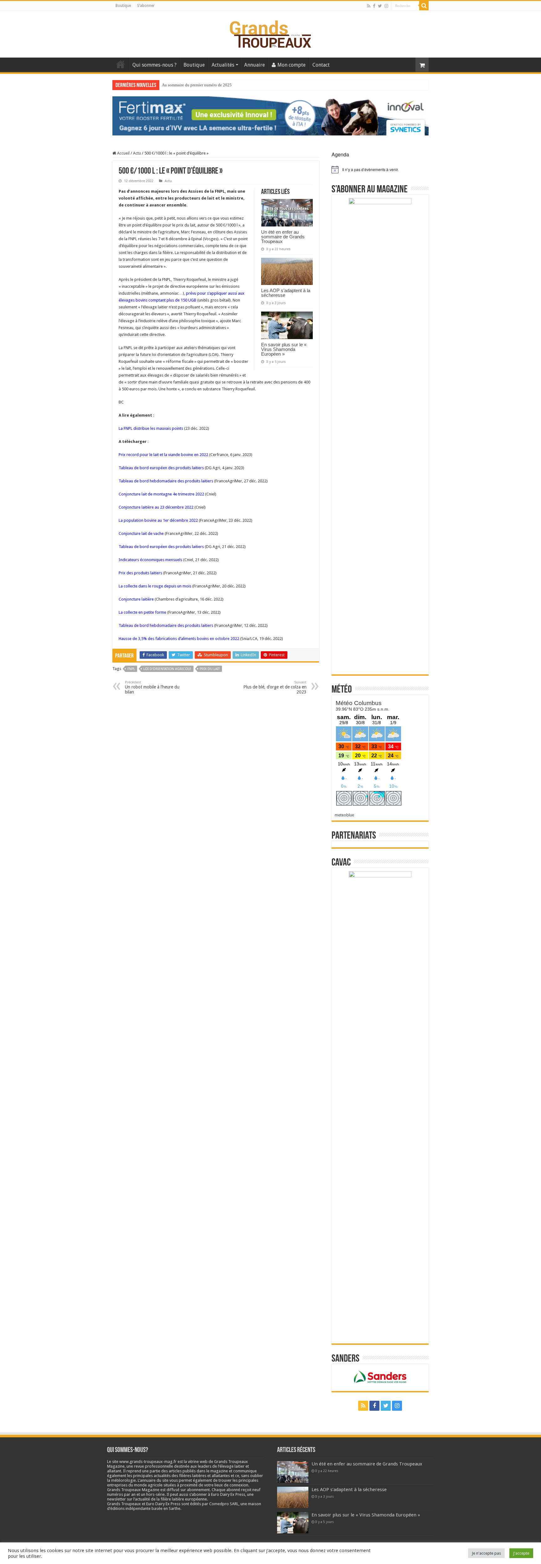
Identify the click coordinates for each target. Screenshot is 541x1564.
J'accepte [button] (521, 1553)
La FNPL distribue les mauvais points (151, 428)
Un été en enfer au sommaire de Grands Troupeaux (283, 236)
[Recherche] (424, 5)
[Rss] (368, 6)
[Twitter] (380, 6)
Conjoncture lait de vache (141, 533)
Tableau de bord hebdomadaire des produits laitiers (166, 481)
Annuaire (254, 65)
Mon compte (291, 65)
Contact (321, 65)
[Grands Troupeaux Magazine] (270, 32)
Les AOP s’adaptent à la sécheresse (285, 293)
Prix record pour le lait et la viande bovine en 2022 (163, 454)
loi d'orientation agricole (167, 669)
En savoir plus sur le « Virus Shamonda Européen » (284, 349)
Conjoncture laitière (136, 599)
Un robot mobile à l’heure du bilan (152, 687)
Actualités (223, 65)
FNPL (131, 669)
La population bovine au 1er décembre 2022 (158, 520)
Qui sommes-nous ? (154, 65)
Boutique (123, 5)
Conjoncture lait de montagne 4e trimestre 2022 (161, 494)
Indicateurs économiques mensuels (150, 559)
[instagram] (386, 6)
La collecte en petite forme (142, 612)
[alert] (380, 169)
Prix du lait (210, 669)
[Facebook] (374, 6)
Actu (137, 153)
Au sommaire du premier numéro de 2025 (197, 85)
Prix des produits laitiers (140, 573)
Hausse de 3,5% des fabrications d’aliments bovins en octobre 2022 (179, 638)
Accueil (120, 64)
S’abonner (146, 5)
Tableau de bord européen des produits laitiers (161, 467)
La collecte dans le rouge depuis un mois (155, 586)
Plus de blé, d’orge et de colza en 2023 (275, 687)
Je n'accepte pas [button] (486, 1553)
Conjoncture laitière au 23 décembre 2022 (156, 507)
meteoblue (344, 815)
